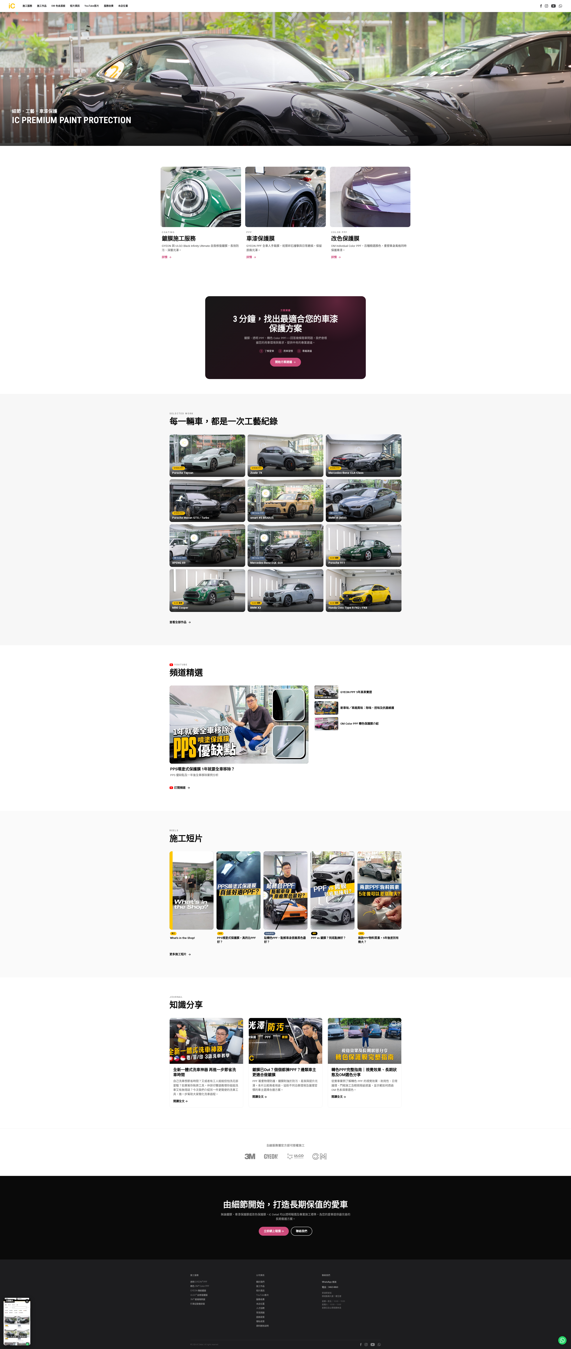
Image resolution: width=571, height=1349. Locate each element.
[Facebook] (541, 6)
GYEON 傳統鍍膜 (198, 1290)
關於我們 (260, 1282)
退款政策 (260, 1317)
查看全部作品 (178, 622)
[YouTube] (553, 6)
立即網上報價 (272, 1231)
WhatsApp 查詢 (329, 1282)
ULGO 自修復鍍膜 (199, 1295)
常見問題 (260, 1312)
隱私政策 (260, 1321)
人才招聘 (260, 1308)
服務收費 (109, 5)
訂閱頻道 (180, 787)
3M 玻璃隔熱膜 (197, 1299)
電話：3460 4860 (330, 1287)
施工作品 (260, 1286)
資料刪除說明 (262, 1326)
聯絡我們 (301, 1231)
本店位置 (123, 5)
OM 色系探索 (58, 5)
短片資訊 (75, 5)
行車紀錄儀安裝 (197, 1304)
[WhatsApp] (560, 6)
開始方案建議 (283, 362)
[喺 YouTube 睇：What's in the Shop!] (17, 1321)
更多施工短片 (178, 954)
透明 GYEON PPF (198, 1281)
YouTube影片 (91, 5)
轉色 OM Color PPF (199, 1286)
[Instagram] (546, 6)
